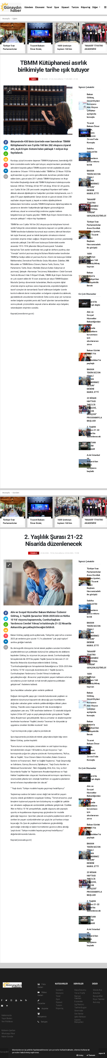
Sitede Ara (97, 990)
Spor (56, 7)
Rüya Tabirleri (98, 999)
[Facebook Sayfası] (2, 1000)
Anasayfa (6, 19)
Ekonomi (39, 7)
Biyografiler (98, 996)
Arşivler (44, 1008)
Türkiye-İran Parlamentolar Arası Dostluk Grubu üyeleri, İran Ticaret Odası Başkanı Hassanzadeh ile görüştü (94, 235)
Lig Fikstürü (79, 1004)
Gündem (28, 7)
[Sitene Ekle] (8, 1006)
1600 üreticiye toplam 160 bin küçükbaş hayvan (93, 260)
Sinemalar (78, 1010)
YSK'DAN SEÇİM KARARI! (91, 445)
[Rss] (27, 1000)
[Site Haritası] (3, 1006)
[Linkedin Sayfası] (22, 1000)
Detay (80, 1055)
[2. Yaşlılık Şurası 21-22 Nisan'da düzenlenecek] (37, 582)
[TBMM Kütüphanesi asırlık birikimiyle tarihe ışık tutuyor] (37, 110)
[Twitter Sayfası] (7, 1000)
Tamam (91, 1055)
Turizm (75, 7)
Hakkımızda (7, 1015)
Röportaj (85, 7)
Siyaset (65, 7)
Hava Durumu (80, 990)
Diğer (95, 7)
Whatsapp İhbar (8, 1033)
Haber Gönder (7, 1036)
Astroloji (96, 1002)
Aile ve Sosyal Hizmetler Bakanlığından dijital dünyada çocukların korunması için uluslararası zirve (94, 328)
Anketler (96, 993)
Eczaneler (78, 1001)
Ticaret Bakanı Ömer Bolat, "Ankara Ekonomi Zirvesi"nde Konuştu (93, 133)
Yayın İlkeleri (7, 1018)
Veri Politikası (7, 1021)
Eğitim (15, 19)
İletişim (44, 1022)
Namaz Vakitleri (77, 997)
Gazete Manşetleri (78, 1021)
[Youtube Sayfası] (17, 1000)
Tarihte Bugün (80, 1007)
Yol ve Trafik (79, 993)
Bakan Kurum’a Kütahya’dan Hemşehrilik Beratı (93, 279)
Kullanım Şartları (8, 1030)
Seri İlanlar (78, 1014)
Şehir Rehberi (80, 1017)
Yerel (49, 7)
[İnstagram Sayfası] (12, 1000)
